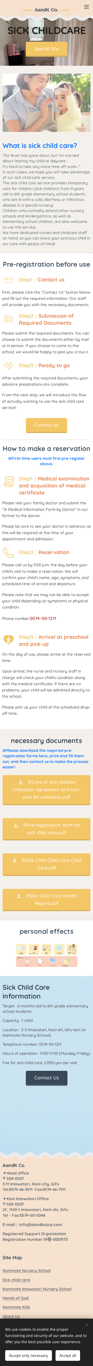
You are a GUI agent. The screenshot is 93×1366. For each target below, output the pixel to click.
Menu (86, 6)
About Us (11, 1316)
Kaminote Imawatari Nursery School (37, 1288)
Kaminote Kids (16, 1307)
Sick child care (16, 1279)
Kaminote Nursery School (27, 1270)
